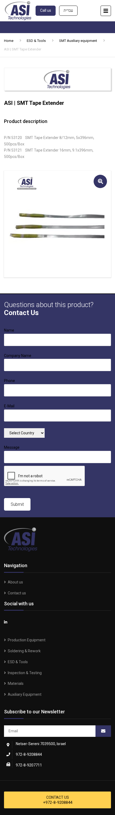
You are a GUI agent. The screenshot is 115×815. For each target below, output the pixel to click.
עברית (68, 10)
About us (15, 582)
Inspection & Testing (25, 673)
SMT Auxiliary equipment (78, 41)
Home (8, 41)
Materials (16, 683)
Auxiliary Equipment (24, 694)
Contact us (17, 593)
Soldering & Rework (24, 651)
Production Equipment (26, 640)
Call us (45, 10)
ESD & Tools (36, 41)
